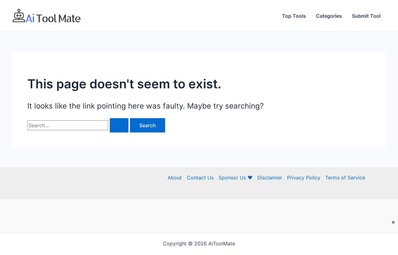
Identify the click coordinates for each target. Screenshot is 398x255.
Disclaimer (269, 177)
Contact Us (200, 177)
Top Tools (294, 16)
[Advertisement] (199, 241)
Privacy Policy (303, 177)
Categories (329, 16)
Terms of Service (345, 177)
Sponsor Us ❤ (235, 177)
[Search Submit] (119, 125)
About (175, 177)
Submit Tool (366, 16)
